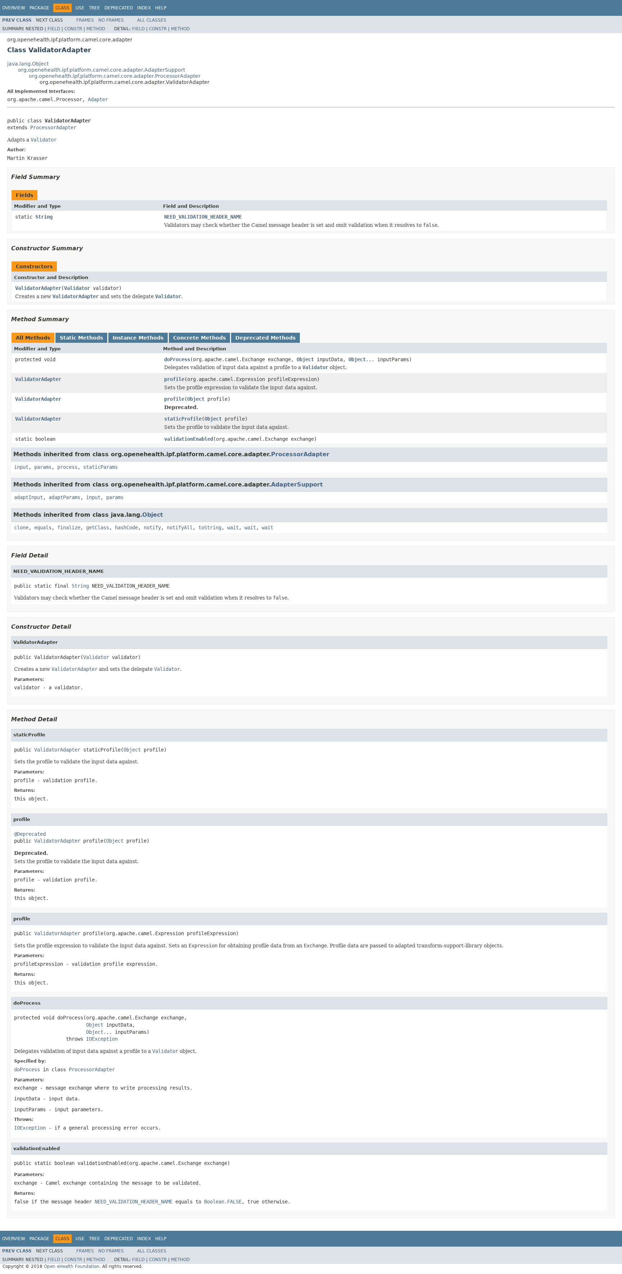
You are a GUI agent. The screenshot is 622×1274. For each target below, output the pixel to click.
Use (80, 7)
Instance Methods (138, 338)
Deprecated (118, 7)
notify (152, 527)
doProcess (177, 359)
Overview (13, 7)
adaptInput (28, 497)
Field (54, 28)
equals (42, 527)
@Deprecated (30, 834)
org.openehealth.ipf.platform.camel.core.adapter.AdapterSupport (101, 70)
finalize (68, 527)
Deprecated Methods (265, 338)
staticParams (100, 467)
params (42, 467)
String (44, 217)
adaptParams (64, 497)
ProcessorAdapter (53, 127)
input (21, 467)
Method (95, 28)
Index (144, 7)
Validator (77, 288)
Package (39, 7)
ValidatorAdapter (38, 288)
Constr (73, 28)
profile (174, 379)
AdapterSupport (297, 484)
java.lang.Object (28, 64)
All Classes (151, 20)
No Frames (111, 20)
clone (21, 527)
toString (209, 527)
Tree (94, 7)
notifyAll (180, 527)
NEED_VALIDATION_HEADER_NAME (203, 217)
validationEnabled (188, 439)
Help (160, 7)
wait (233, 527)
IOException (102, 1039)
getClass (97, 527)
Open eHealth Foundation (71, 1266)
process (67, 467)
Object (305, 359)
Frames (85, 20)
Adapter (98, 99)
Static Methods (81, 338)
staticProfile (183, 419)
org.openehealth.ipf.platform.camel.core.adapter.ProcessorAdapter (114, 76)
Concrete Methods (199, 338)
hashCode (126, 527)
